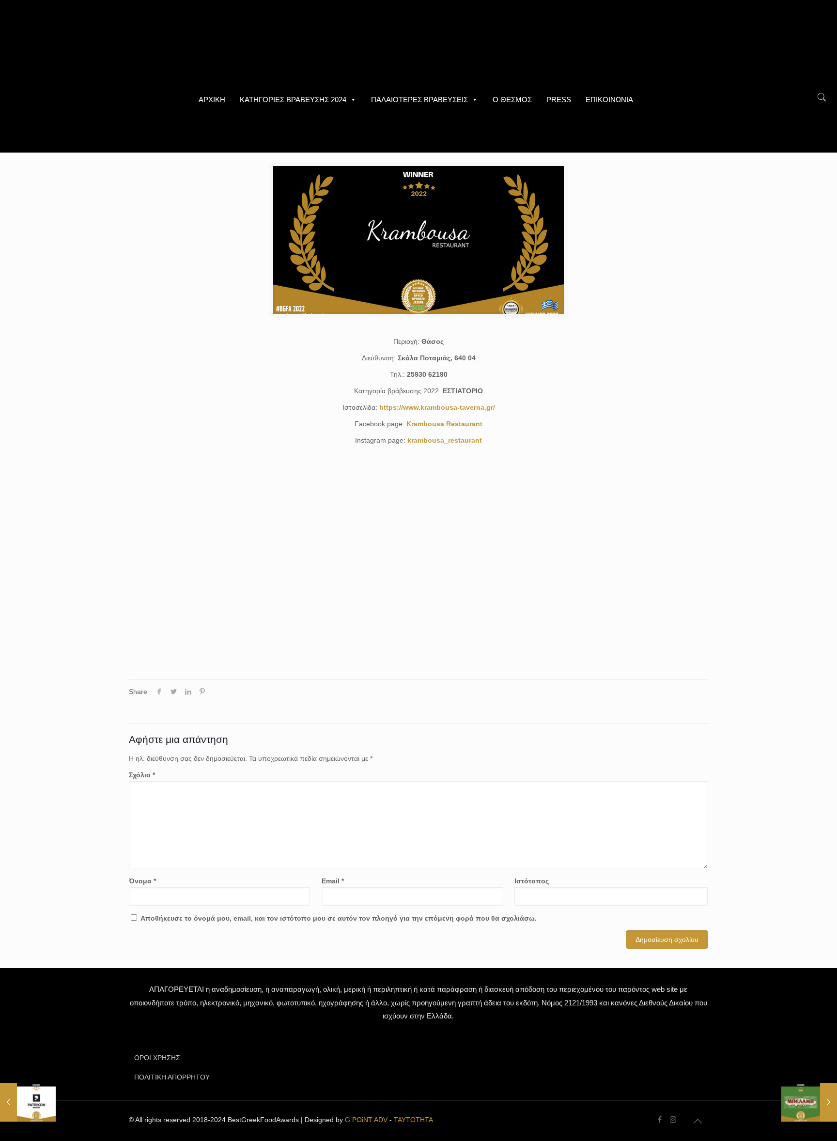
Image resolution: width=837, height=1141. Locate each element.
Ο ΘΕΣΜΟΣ (512, 99)
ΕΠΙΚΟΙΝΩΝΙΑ (609, 99)
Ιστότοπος (531, 881)
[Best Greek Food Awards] (418, 43)
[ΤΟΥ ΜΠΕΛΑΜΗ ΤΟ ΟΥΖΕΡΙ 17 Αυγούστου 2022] (809, 1102)
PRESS (558, 99)
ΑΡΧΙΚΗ (212, 99)
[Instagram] (673, 1119)
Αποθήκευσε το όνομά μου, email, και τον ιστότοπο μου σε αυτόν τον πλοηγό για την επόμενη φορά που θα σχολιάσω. (338, 918)
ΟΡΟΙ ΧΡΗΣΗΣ (157, 1058)
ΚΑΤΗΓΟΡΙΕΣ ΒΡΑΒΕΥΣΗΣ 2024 (293, 99)
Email (333, 881)
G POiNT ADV (366, 1120)
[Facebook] (660, 1119)
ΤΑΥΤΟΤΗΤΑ (413, 1120)
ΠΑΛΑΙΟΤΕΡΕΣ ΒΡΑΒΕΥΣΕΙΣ (419, 99)
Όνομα (142, 881)
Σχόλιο (142, 775)
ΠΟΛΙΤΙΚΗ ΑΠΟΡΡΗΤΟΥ (172, 1077)
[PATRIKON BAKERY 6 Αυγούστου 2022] (28, 1102)
